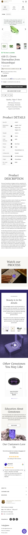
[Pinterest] (10, 519)
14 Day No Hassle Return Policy (9, 71)
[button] (25, 29)
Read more (15, 426)
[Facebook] (13, 519)
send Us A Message (8, 511)
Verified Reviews (14, 453)
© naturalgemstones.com (6, 528)
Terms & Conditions (5, 530)
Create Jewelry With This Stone (14, 86)
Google (21, 451)
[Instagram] (16, 519)
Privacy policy (4, 532)
